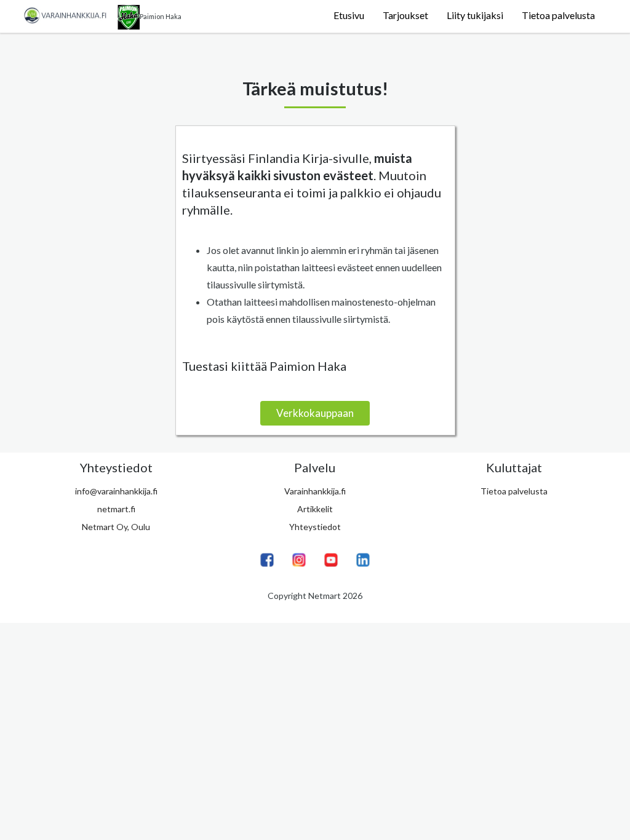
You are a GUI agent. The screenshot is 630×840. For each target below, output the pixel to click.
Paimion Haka (160, 16)
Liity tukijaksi (475, 15)
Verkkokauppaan (315, 412)
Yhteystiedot (315, 526)
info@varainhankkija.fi (116, 491)
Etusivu (348, 15)
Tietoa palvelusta (558, 15)
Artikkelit (315, 509)
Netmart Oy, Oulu (116, 526)
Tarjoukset (405, 15)
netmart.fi (116, 509)
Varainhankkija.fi (315, 491)
